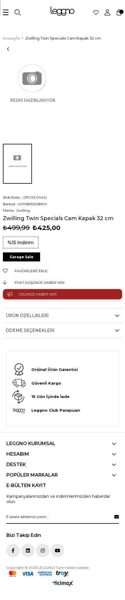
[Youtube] (57, 550)
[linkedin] (28, 550)
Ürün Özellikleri (27, 315)
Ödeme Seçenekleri (30, 330)
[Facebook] (13, 550)
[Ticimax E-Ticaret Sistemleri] (62, 584)
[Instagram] (42, 550)
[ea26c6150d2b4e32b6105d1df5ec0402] (38, 573)
